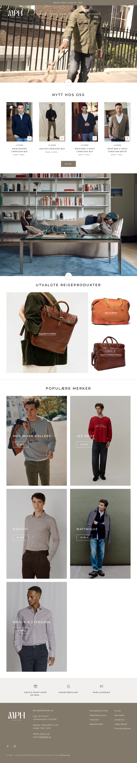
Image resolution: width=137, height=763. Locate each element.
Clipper (19, 145)
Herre (53, 14)
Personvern (94, 720)
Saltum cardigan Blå (52, 149)
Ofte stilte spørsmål (122, 728)
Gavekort (94, 14)
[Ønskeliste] (123, 14)
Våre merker (119, 715)
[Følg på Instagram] (14, 746)
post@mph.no (45, 737)
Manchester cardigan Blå (19, 150)
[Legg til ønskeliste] (29, 104)
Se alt (68, 164)
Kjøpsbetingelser (96, 724)
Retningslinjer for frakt (99, 711)
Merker (73, 14)
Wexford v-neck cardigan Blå (85, 150)
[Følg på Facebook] (7, 746)
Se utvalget (68, 230)
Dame (63, 14)
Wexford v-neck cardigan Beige (117, 150)
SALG (83, 14)
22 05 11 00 (45, 734)
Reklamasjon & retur (98, 715)
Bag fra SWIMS (111, 313)
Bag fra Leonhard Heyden (111, 355)
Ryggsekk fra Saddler (47, 334)
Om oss (117, 711)
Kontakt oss (119, 720)
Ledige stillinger (120, 724)
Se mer (20, 444)
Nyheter (42, 14)
